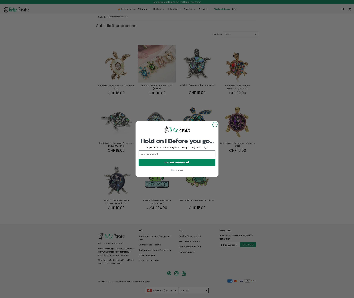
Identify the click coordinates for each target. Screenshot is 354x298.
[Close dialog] (215, 124)
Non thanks (177, 170)
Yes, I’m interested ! (177, 162)
